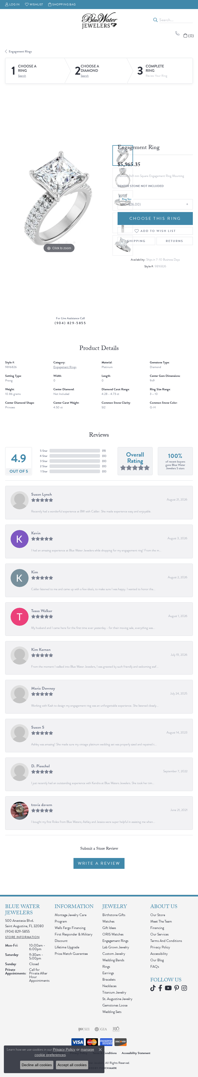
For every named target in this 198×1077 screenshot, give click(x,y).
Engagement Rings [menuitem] (115, 940)
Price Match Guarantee (71, 953)
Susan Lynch (41, 494)
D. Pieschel (40, 766)
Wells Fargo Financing (70, 928)
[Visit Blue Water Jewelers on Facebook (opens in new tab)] (160, 988)
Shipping (136, 241)
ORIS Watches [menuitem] (112, 934)
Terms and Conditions (166, 940)
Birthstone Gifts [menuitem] (113, 915)
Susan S (37, 727)
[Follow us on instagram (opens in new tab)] (184, 988)
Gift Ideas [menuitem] (109, 928)
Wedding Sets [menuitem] (111, 1011)
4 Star (43, 456)
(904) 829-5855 (70, 323)
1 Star (43, 471)
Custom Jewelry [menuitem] (113, 953)
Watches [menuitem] (108, 921)
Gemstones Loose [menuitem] (114, 1005)
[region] (58, 200)
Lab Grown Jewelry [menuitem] (115, 947)
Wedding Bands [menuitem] (113, 960)
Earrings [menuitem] (108, 973)
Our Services (159, 934)
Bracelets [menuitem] (109, 979)
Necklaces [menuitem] (109, 986)
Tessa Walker (41, 611)
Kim (34, 572)
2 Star (43, 466)
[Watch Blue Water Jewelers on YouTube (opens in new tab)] (168, 988)
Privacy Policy (160, 947)
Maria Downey (43, 688)
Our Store (157, 915)
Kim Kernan (41, 649)
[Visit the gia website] (101, 1029)
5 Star (43, 450)
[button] (12, 4)
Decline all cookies (37, 1065)
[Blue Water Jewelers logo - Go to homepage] (99, 20)
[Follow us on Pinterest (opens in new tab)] (176, 988)
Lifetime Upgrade (67, 947)
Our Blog (157, 960)
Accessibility (159, 953)
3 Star (43, 461)
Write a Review (99, 863)
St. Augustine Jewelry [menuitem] (117, 999)
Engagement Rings (20, 51)
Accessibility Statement (136, 1053)
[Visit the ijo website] (84, 1029)
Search (22, 75)
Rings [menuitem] (106, 966)
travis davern (41, 805)
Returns (174, 241)
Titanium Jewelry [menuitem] (114, 992)
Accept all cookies (72, 1065)
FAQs (154, 966)
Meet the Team (161, 921)
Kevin (35, 533)
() (104, 450)
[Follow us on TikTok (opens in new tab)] (153, 988)
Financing (157, 928)
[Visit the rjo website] (116, 1029)
